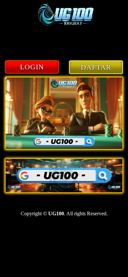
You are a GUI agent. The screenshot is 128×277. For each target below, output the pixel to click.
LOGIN (32, 67)
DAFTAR (96, 67)
